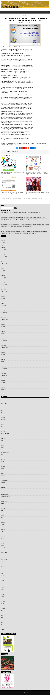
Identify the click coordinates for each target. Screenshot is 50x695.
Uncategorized (4, 620)
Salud (2, 582)
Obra (2, 554)
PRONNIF (3, 566)
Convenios (3, 438)
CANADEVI (3, 419)
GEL (2, 489)
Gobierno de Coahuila (5, 494)
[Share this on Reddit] (26, 148)
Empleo (2, 473)
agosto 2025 (3, 266)
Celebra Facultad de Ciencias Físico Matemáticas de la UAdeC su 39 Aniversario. (16, 226)
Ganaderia (3, 487)
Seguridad (3, 592)
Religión (2, 575)
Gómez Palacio (4, 501)
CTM (2, 443)
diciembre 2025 (4, 256)
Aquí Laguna (3, 405)
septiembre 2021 (4, 375)
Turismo (2, 610)
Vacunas (2, 624)
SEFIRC (2, 589)
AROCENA (3, 408)
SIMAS (2, 596)
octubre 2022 (3, 345)
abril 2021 (3, 387)
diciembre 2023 (4, 312)
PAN (2, 557)
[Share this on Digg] (31, 148)
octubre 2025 (3, 261)
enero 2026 (3, 254)
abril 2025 (3, 275)
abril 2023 (3, 331)
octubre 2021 (3, 373)
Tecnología (3, 603)
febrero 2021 (3, 391)
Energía (2, 475)
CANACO (3, 417)
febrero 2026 (3, 252)
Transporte (3, 608)
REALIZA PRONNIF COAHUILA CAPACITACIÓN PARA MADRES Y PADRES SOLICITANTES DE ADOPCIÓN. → (27, 200)
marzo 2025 (3, 277)
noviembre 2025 (4, 259)
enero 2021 (3, 394)
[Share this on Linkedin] (33, 148)
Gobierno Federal (4, 498)
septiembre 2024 (4, 291)
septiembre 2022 (4, 347)
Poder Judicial (4, 559)
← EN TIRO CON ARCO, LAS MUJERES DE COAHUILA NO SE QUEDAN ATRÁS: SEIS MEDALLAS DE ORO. (21, 198)
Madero (2, 533)
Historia (2, 503)
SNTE (2, 599)
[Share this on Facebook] (20, 148)
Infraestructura (4, 519)
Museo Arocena (4, 552)
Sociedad (3, 601)
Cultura (2, 445)
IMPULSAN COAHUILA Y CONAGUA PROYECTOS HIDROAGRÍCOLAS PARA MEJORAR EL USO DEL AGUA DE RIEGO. (24, 231)
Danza (2, 447)
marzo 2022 (3, 361)
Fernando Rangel (4, 480)
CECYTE (2, 422)
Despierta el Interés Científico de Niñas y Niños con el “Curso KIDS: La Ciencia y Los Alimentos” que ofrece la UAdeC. (37, 173)
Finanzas (3, 482)
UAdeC (25, 15)
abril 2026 (3, 247)
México (2, 545)
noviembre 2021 (4, 370)
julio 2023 (3, 324)
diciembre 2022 (4, 340)
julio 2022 (3, 352)
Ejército (2, 468)
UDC (2, 617)
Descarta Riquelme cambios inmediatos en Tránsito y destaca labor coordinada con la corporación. (20, 212)
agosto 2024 (3, 294)
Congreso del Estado (5, 433)
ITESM (2, 524)
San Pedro (3, 585)
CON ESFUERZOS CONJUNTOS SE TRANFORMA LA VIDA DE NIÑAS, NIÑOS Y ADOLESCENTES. (20, 233)
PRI (1, 564)
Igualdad (2, 512)
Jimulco (2, 526)
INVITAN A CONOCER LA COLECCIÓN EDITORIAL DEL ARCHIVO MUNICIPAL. (16, 221)
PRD (2, 561)
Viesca (2, 627)
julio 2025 (3, 268)
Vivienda (2, 629)
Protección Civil (4, 568)
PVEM (2, 573)
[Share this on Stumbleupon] (28, 148)
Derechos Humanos (5, 452)
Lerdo (2, 531)
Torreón (2, 606)
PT (1, 571)
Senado (2, 594)
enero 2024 (3, 310)
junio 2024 (3, 298)
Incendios (3, 515)
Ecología (2, 461)
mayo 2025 (3, 273)
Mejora (2, 543)
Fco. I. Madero (4, 477)
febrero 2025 (3, 280)
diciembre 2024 (4, 284)
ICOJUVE (3, 508)
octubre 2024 (3, 289)
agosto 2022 (3, 349)
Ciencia (2, 424)
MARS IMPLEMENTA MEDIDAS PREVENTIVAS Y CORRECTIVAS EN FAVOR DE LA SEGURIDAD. (19, 219)
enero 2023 (3, 338)
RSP (2, 578)
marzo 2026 (3, 249)
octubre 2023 (3, 317)
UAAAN (2, 613)
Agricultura (3, 398)
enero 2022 (3, 366)
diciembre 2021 (4, 368)
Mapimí (2, 538)
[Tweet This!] (17, 148)
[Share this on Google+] (22, 148)
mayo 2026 (3, 245)
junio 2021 (3, 382)
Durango (3, 459)
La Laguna (3, 529)
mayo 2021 (3, 384)
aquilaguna (21, 22)
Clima (2, 426)
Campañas (3, 412)
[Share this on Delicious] (35, 148)
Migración (3, 547)
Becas (2, 410)
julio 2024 (3, 296)
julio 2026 (3, 240)
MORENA (3, 550)
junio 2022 (3, 354)
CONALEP (3, 431)
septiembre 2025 (4, 263)
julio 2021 (3, 380)
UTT (2, 622)
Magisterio (3, 536)
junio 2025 (3, 270)
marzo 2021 (3, 389)
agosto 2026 (3, 238)
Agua (2, 401)
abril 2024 (3, 303)
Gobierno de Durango (5, 496)
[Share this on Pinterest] (24, 148)
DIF (2, 454)
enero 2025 (3, 282)
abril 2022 (3, 359)
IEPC (2, 510)
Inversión (3, 522)
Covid (2, 440)
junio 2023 (3, 326)
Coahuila (2, 429)
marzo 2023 (3, 333)
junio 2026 (3, 242)
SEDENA (2, 587)
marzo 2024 (3, 305)
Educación (3, 466)
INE (2, 517)
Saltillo (2, 580)
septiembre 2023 (4, 319)
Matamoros (3, 540)
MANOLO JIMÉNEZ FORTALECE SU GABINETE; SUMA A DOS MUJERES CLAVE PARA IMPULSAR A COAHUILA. (23, 217)
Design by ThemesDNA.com (25, 694)
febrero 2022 (3, 363)
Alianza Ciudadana (4, 403)
